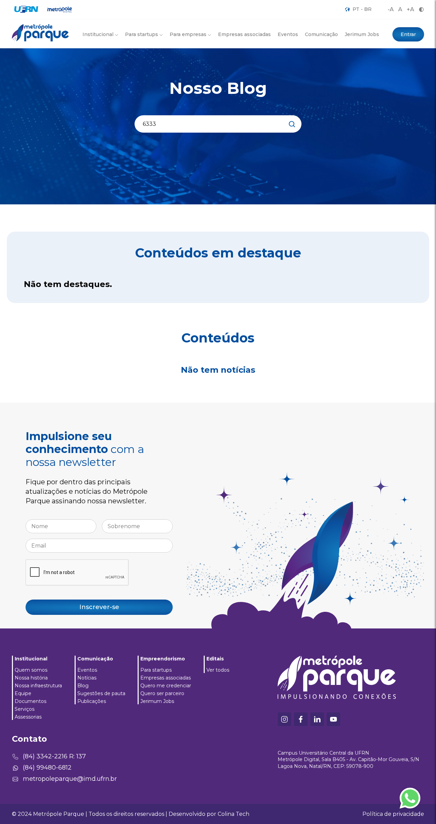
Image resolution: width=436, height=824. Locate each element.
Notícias (86, 678)
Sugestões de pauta (101, 693)
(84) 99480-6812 (47, 767)
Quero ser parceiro (162, 693)
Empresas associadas (244, 34)
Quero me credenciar (165, 686)
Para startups (156, 670)
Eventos (288, 34)
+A (410, 9)
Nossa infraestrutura (38, 686)
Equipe (23, 693)
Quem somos (31, 670)
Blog (83, 686)
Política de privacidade (393, 814)
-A (391, 9)
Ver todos (217, 670)
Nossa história (31, 678)
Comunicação (321, 34)
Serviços (24, 709)
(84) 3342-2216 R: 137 (54, 756)
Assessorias (28, 717)
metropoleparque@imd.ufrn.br (70, 779)
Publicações (91, 701)
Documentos (30, 701)
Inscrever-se (99, 607)
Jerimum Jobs (362, 34)
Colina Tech (233, 814)
